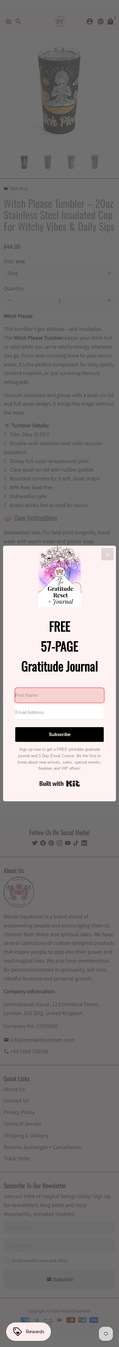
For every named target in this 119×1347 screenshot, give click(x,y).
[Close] (107, 554)
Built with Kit (59, 783)
